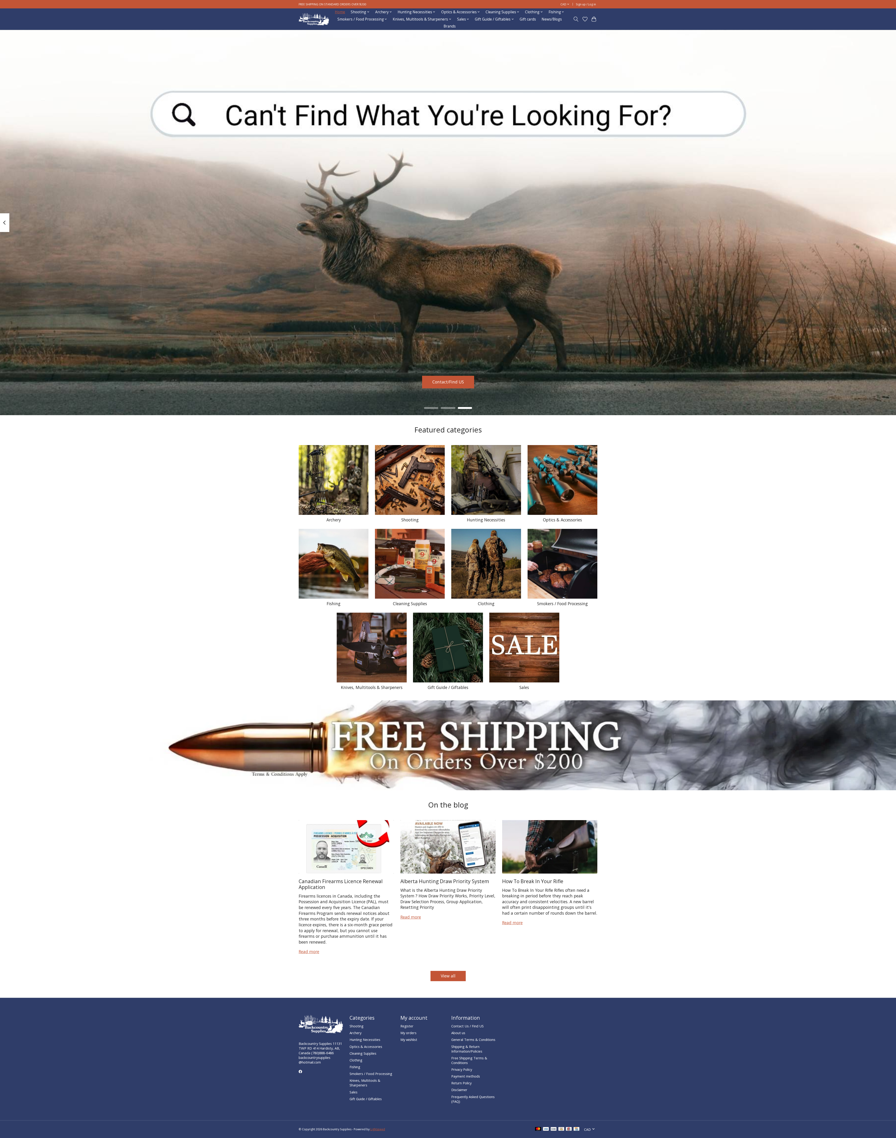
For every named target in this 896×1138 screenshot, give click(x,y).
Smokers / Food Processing (562, 603)
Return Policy (461, 1083)
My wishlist (408, 1039)
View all (448, 976)
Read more (309, 951)
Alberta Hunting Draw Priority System (444, 881)
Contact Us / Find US (467, 1026)
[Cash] (561, 1129)
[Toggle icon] (576, 19)
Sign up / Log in (586, 4)
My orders (408, 1032)
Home (340, 12)
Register (406, 1026)
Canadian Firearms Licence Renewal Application (341, 884)
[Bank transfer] (554, 1129)
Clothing (486, 603)
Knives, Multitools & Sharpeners (371, 687)
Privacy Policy (461, 1069)
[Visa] (546, 1129)
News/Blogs (552, 19)
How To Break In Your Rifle (532, 881)
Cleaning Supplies (410, 603)
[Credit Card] (576, 1129)
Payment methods (465, 1076)
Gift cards (528, 19)
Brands (450, 26)
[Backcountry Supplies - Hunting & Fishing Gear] (314, 19)
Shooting (410, 520)
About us (458, 1032)
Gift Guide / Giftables (448, 687)
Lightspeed (377, 1129)
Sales (524, 687)
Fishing (333, 603)
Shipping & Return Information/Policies (466, 1049)
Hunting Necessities (486, 520)
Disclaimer (459, 1089)
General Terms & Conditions (473, 1039)
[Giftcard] (569, 1129)
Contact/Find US (448, 382)
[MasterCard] (538, 1129)
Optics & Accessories (562, 520)
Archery (333, 520)
